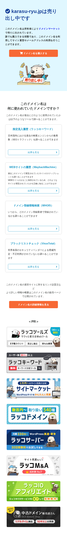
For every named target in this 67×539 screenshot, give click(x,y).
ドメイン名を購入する (35, 53)
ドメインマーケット (49, 28)
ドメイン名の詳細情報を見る (33, 304)
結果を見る (33, 152)
